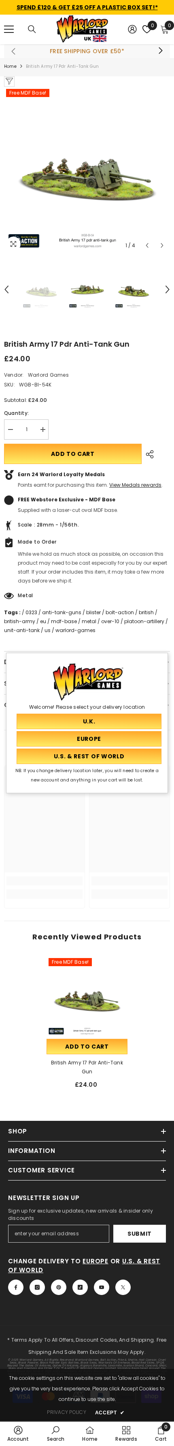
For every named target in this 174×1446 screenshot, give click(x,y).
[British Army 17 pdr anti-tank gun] (87, 996)
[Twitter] (123, 1287)
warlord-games (75, 630)
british (146, 612)
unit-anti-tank (22, 630)
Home (10, 66)
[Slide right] (160, 51)
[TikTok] (80, 1287)
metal (89, 621)
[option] (87, 170)
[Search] (32, 29)
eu (43, 621)
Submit (139, 1234)
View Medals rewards (135, 484)
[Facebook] (15, 1287)
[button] (147, 245)
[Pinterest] (58, 1287)
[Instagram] (37, 1287)
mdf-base (64, 621)
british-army (19, 621)
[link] (44, 880)
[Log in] (132, 29)
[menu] (9, 29)
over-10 (110, 621)
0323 (31, 612)
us (48, 630)
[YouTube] (101, 1287)
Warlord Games (48, 374)
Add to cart (73, 454)
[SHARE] (148, 454)
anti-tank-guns (61, 612)
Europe (95, 1261)
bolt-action (120, 612)
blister (93, 612)
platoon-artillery (144, 621)
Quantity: (16, 413)
